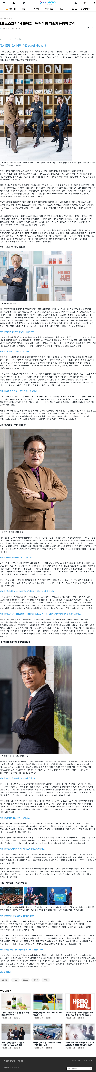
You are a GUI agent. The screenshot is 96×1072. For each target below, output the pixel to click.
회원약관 (20, 1061)
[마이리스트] (75, 3)
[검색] (94, 3)
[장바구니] (23, 3)
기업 (5, 18)
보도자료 (11, 18)
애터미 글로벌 (88, 1061)
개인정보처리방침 (9, 1061)
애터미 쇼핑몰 (76, 1061)
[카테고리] (4, 3)
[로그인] (85, 3)
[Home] (13, 3)
